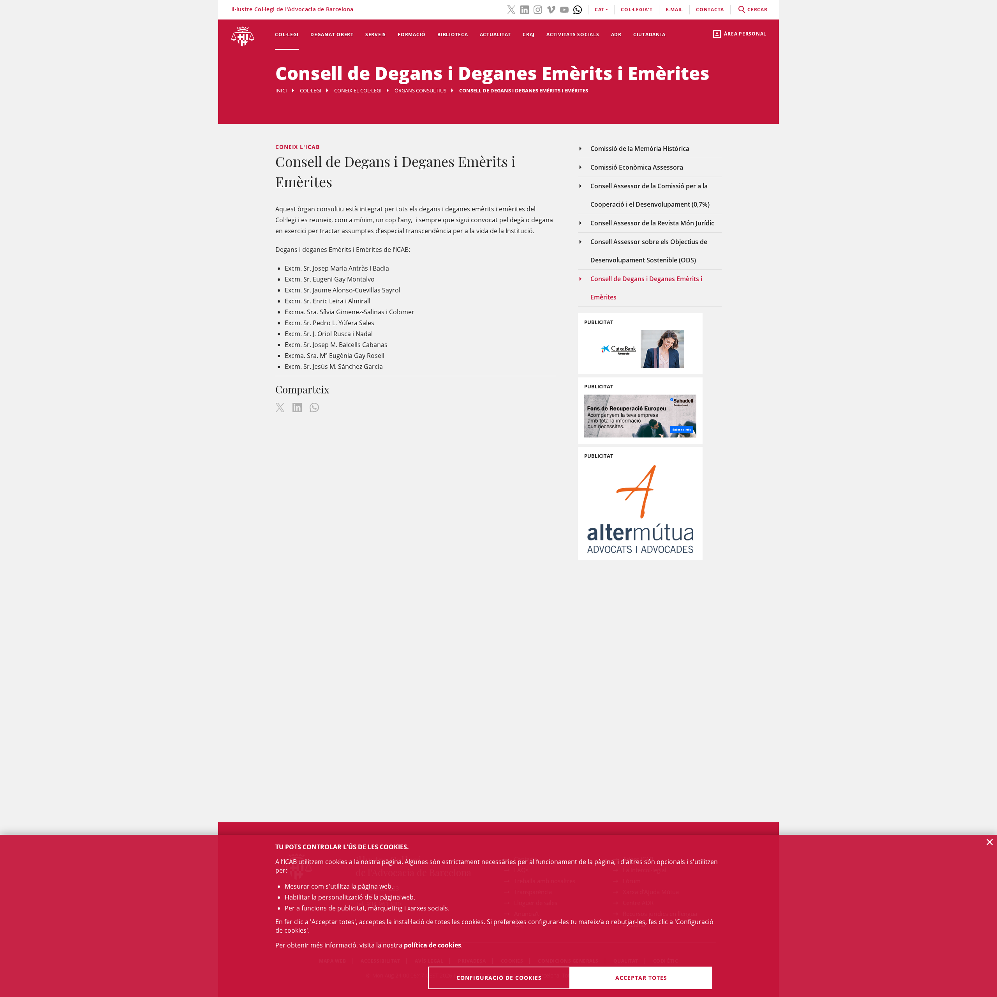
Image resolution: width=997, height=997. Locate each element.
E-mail (674, 9)
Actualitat (495, 34)
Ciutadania (649, 34)
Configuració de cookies (499, 977)
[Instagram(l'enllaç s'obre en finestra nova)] (538, 9)
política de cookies (432, 945)
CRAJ (529, 34)
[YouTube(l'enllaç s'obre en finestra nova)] (564, 9)
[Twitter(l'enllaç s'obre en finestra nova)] (511, 9)
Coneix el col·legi (358, 90)
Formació (412, 34)
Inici (281, 90)
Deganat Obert (332, 34)
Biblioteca (452, 34)
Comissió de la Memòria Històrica (639, 148)
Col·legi (287, 34)
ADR (616, 34)
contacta (710, 9)
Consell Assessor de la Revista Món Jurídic (652, 223)
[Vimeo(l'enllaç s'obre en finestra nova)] (551, 9)
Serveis (375, 34)
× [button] (990, 842)
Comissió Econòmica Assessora (636, 167)
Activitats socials (572, 34)
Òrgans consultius (420, 90)
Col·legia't (636, 9)
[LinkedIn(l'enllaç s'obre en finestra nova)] (524, 9)
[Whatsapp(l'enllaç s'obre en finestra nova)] (577, 9)
